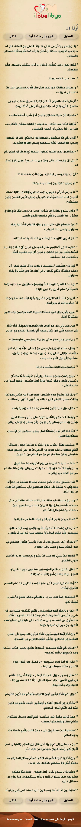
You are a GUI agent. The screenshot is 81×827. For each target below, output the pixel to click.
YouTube (32, 819)
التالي (12, 36)
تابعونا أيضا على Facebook (57, 819)
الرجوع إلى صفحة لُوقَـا (40, 36)
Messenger (14, 819)
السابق (68, 36)
